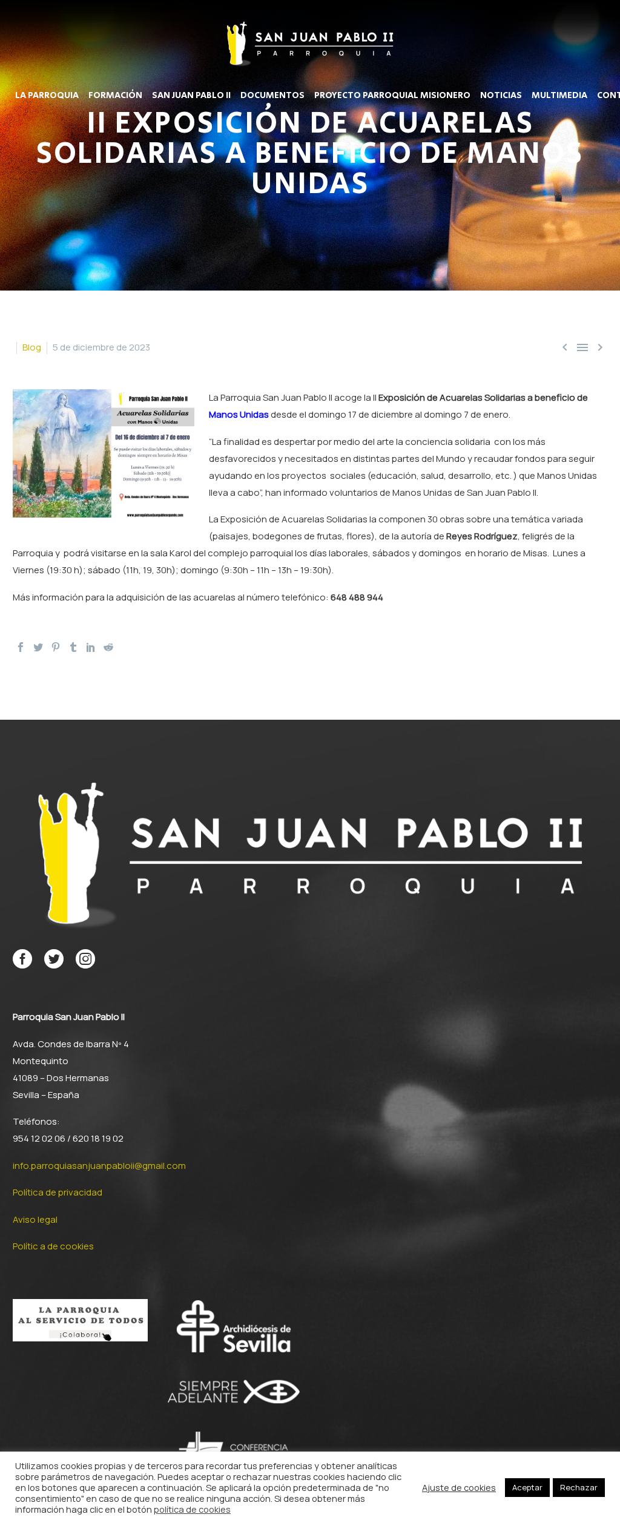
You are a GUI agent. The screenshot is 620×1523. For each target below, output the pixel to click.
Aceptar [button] (527, 1487)
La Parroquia (47, 96)
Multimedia (559, 96)
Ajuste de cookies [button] (459, 1487)
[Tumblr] (73, 647)
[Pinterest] (56, 647)
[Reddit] (108, 647)
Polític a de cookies (53, 1246)
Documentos (272, 96)
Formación (115, 96)
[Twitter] (38, 647)
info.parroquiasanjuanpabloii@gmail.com (99, 1165)
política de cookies (192, 1509)
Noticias (501, 96)
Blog (31, 347)
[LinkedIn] (91, 647)
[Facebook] (20, 647)
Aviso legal (35, 1219)
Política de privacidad (57, 1192)
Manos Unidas (239, 414)
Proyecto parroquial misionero (392, 96)
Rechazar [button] (579, 1487)
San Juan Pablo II (191, 96)
